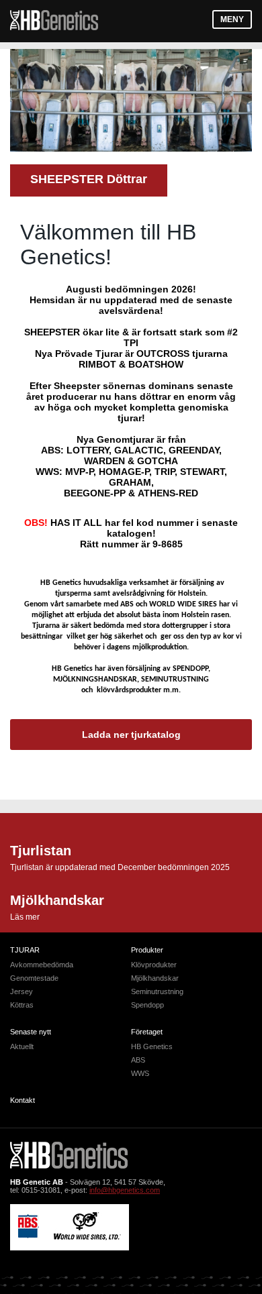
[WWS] (87, 1237)
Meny (232, 19)
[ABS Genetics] (28, 1235)
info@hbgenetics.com (124, 1190)
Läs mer (25, 917)
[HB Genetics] (54, 21)
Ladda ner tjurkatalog (131, 734)
